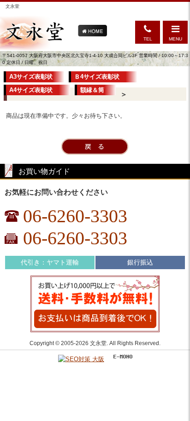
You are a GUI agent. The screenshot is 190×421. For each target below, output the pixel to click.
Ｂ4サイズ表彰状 (99, 76)
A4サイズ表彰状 (34, 90)
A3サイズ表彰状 (31, 76)
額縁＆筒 (92, 90)
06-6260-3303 (75, 216)
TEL (147, 38)
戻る (94, 146)
